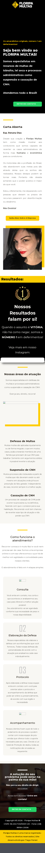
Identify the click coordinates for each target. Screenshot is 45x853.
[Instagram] (14, 20)
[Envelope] (25, 20)
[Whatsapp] (30, 20)
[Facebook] (19, 20)
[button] (27, 104)
